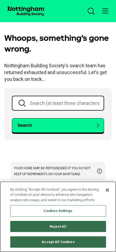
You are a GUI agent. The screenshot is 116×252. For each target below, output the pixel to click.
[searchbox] (58, 103)
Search (25, 125)
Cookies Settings (57, 211)
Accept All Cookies (58, 242)
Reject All (58, 226)
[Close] (107, 190)
